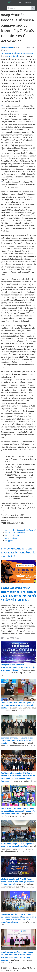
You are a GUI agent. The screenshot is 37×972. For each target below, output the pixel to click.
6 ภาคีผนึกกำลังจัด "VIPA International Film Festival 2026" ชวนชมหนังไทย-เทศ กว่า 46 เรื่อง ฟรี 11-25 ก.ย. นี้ (18, 594)
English (28, 2)
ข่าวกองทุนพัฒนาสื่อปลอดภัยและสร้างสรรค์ (20, 530)
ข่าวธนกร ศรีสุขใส (11, 538)
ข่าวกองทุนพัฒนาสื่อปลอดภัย (15, 533)
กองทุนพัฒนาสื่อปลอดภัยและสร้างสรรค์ (17, 53)
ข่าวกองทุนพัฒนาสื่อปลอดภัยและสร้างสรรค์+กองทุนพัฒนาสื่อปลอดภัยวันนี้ (18, 553)
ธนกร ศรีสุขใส (13, 56)
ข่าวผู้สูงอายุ (9, 540)
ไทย (19, 2)
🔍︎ (33, 8)
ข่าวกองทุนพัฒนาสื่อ (12, 535)
